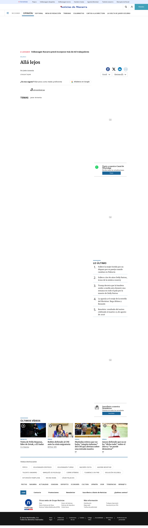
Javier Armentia (36, 97)
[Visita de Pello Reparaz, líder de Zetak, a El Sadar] (33, 430)
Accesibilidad (99, 517)
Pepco (24, 467)
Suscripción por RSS (112, 505)
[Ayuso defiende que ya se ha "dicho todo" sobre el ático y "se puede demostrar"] (115, 430)
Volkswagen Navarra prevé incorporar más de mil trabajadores (60, 52)
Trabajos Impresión (112, 503)
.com (23, 492)
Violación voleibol (113, 472)
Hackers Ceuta (85, 467)
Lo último (99, 263)
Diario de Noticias (66, 503)
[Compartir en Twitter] (114, 69)
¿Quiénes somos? (121, 492)
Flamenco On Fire (92, 472)
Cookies (82, 517)
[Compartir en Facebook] (108, 69)
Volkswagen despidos (42, 467)
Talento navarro (29, 472)
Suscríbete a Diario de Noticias (95, 492)
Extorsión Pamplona (31, 478)
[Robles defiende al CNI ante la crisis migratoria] (60, 430)
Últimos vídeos (30, 420)
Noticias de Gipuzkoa (68, 505)
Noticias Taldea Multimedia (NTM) (49, 507)
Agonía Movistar (104, 467)
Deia (40, 503)
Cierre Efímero (73, 472)
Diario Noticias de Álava (46, 505)
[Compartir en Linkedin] (120, 69)
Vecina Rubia (51, 478)
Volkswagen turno (65, 467)
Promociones (53, 492)
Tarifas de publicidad (90, 507)
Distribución (87, 503)
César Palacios (68, 478)
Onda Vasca (65, 507)
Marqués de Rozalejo (52, 472)
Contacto (37, 492)
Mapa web (87, 505)
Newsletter (70, 492)
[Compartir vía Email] (126, 69)
